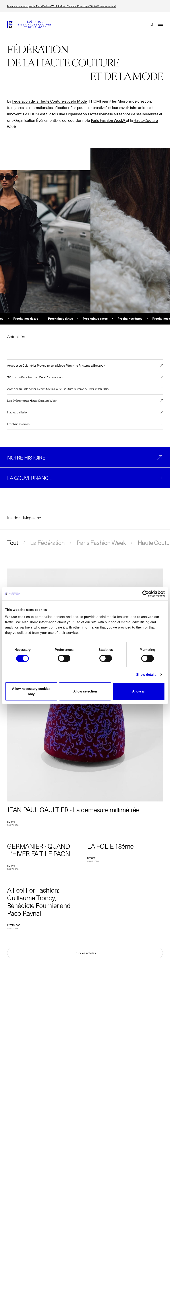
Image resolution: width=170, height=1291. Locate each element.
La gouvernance (29, 477)
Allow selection (85, 691)
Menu (158, 24)
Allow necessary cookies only (31, 691)
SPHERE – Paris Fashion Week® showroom (35, 377)
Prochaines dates (18, 424)
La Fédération (47, 542)
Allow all (138, 691)
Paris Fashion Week (101, 542)
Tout (12, 542)
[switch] (64, 658)
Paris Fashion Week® (108, 120)
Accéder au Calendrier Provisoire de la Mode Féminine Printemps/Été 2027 (56, 365)
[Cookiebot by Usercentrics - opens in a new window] (145, 593)
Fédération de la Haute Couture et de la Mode (49, 101)
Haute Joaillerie (17, 412)
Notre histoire (26, 457)
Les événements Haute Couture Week (32, 400)
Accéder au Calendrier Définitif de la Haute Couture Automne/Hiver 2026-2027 (58, 389)
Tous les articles (85, 953)
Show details (146, 674)
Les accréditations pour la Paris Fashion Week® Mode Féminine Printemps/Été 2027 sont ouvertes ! (61, 6)
